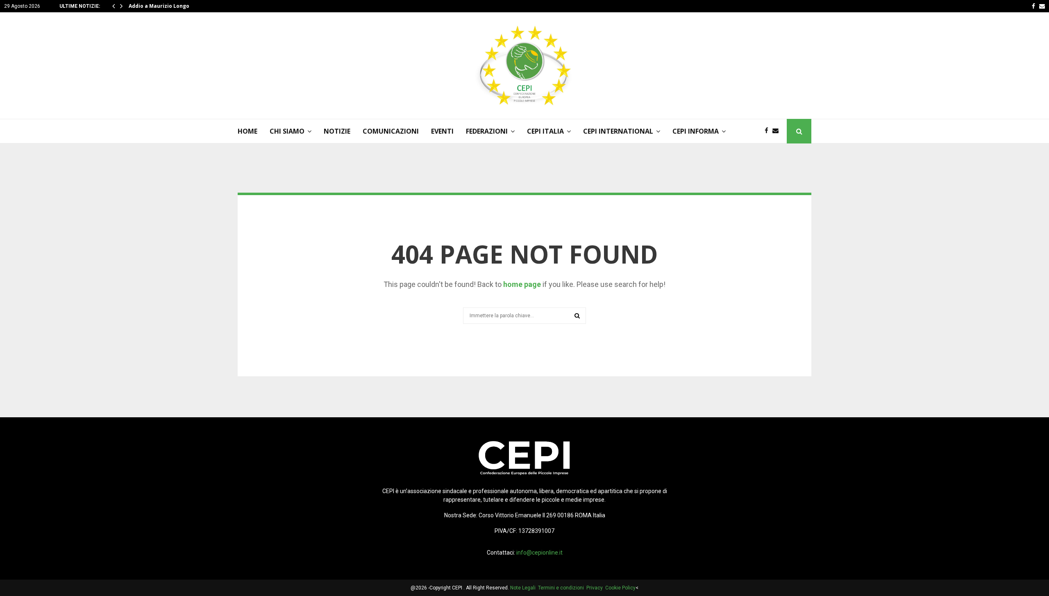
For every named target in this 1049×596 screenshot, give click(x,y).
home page (522, 284)
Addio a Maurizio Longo (159, 5)
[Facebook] (768, 131)
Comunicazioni (391, 131)
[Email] (777, 131)
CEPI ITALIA (545, 131)
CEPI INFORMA (695, 131)
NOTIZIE (337, 131)
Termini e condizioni (562, 588)
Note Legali (524, 588)
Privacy (595, 588)
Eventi (442, 131)
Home (247, 131)
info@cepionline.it (539, 552)
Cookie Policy (620, 588)
